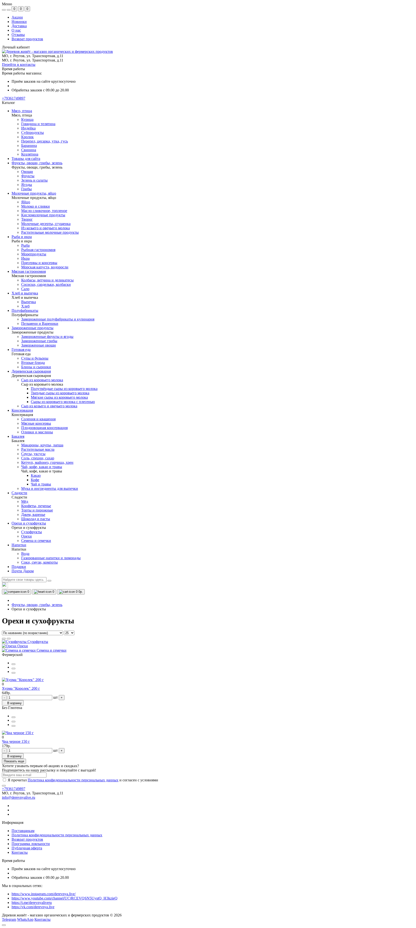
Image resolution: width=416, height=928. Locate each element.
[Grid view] (9, 638)
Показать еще (14, 761)
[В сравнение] (13, 668)
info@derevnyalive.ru (18, 797)
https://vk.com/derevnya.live (33, 907)
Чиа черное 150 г (16, 741)
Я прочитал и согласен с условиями (83, 780)
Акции (17, 17)
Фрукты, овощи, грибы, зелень (37, 605)
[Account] (9, 10)
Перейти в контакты (18, 64)
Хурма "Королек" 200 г (21, 688)
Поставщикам (23, 831)
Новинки (19, 22)
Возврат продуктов (27, 39)
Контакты (20, 852)
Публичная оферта (27, 848)
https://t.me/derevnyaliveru (32, 903)
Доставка (19, 26)
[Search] (49, 580)
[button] (13, 98)
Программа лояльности (31, 844)
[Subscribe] (4, 785)
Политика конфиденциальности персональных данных (73, 780)
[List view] (4, 638)
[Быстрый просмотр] (13, 664)
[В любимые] (13, 673)
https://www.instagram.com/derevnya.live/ (44, 894)
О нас (16, 30)
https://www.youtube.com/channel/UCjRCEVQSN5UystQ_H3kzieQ (64, 898)
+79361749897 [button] (13, 789)
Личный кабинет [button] (16, 47)
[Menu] (4, 10)
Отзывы (18, 35)
